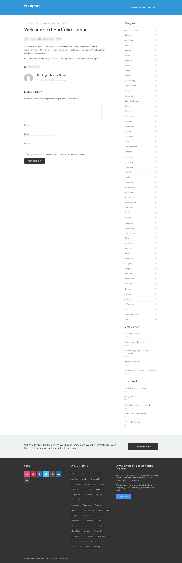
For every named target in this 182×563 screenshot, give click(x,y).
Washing (128, 319)
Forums (151, 7)
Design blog (129, 126)
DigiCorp (128, 131)
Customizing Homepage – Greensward (140, 370)
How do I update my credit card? (137, 405)
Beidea (127, 65)
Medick (127, 253)
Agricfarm (128, 40)
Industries (128, 223)
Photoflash (129, 273)
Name (27, 125)
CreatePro (128, 121)
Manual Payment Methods (135, 388)
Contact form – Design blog (135, 342)
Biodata (127, 75)
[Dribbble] (27, 474)
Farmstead (128, 167)
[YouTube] (33, 474)
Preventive (129, 284)
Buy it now (123, 496)
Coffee (127, 91)
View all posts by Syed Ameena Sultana (52, 80)
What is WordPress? (132, 362)
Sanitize (127, 294)
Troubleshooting (131, 314)
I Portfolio (35, 23)
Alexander (128, 45)
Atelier (127, 55)
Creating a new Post (132, 333)
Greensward (129, 192)
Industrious (129, 228)
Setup (126, 309)
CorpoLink (128, 111)
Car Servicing (129, 81)
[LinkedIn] (58, 474)
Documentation (130, 147)
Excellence (128, 157)
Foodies (127, 177)
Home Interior (130, 202)
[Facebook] (39, 474)
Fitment (127, 172)
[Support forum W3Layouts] (31, 6)
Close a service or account (135, 413)
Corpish (127, 106)
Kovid (126, 238)
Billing (127, 70)
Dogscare (128, 152)
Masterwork (129, 248)
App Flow (128, 50)
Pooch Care (129, 279)
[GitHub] (27, 480)
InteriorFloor (129, 233)
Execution (128, 162)
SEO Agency (129, 304)
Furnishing (128, 182)
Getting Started (130, 187)
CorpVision (129, 116)
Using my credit (130, 396)
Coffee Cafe (129, 96)
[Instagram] (52, 474)
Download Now (143, 446)
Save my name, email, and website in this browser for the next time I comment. (56, 154)
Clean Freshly (130, 86)
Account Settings (131, 30)
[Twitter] (46, 474)
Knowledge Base (137, 7)
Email (27, 134)
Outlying (128, 263)
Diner (126, 141)
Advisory (128, 35)
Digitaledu (128, 136)
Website (27, 143)
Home (26, 23)
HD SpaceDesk (130, 197)
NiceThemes (37, 559)
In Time (127, 213)
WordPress (64, 559)
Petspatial (128, 268)
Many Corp (129, 243)
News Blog (128, 258)
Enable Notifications (132, 422)
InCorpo (127, 218)
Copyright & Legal (131, 101)
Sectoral (127, 299)
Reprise (127, 289)
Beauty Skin (129, 60)
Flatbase (27, 559)
